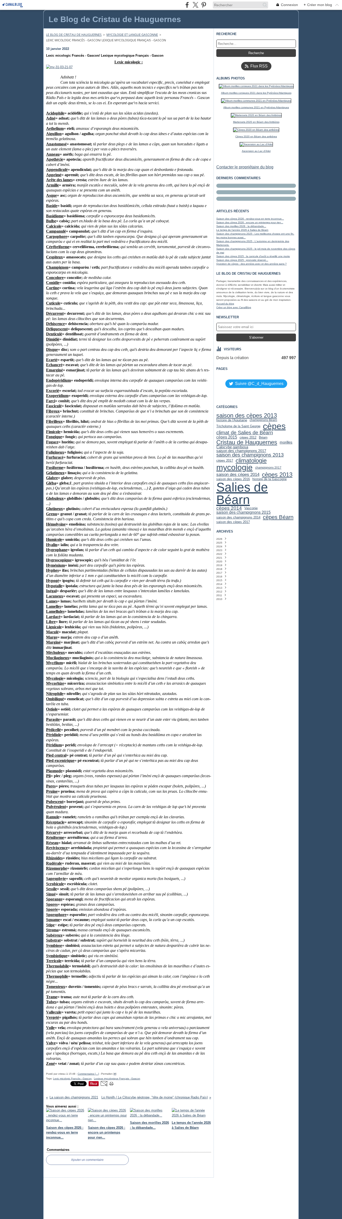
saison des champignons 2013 (250, 455)
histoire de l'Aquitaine (231, 420)
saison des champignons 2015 (243, 513)
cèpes (274, 426)
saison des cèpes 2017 (233, 522)
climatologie (251, 461)
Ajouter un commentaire (87, 1160)
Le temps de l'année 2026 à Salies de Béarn (242, 230)
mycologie (234, 468)
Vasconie (251, 508)
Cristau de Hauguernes (246, 442)
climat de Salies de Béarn (244, 432)
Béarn (263, 437)
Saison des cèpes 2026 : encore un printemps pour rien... (249, 222)
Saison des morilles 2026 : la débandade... (241, 226)
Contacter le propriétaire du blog (244, 167)
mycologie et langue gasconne (132, 35)
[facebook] (187, 5)
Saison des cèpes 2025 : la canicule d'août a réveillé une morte (253, 256)
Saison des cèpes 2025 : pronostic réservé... (242, 260)
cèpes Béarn (278, 517)
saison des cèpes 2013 (246, 416)
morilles (286, 442)
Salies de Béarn (242, 493)
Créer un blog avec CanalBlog (233, 307)
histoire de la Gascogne (269, 479)
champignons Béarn (263, 420)
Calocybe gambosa (232, 447)
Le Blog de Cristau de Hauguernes (74, 35)
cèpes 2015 (226, 437)
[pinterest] (204, 5)
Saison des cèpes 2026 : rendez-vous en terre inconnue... (250, 218)
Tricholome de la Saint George (238, 426)
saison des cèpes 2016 (233, 479)
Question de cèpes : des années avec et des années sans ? (251, 263)
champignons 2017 (268, 467)
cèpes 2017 (224, 460)
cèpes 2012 (248, 437)
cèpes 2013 (277, 475)
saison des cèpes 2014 (237, 474)
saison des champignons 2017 (241, 451)
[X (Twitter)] (195, 5)
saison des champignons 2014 (238, 517)
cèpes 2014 (229, 508)
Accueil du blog (225, 303)
